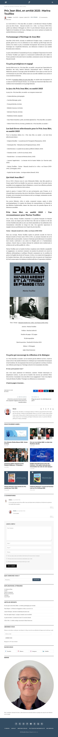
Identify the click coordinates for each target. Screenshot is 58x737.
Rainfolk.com (35, 732)
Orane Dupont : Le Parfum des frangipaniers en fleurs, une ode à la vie (18, 608)
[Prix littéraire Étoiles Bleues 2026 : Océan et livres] (16, 433)
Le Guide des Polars (8, 589)
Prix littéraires (34, 17)
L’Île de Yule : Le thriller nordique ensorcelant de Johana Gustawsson (18, 620)
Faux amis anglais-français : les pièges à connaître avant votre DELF (18, 614)
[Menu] (6, 2)
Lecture (5, 590)
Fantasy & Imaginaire (8, 592)
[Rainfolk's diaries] (29, 2)
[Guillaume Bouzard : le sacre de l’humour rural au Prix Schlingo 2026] (42, 478)
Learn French (7, 596)
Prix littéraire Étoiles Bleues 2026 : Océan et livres (16, 443)
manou (10, 499)
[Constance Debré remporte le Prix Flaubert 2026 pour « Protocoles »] (16, 455)
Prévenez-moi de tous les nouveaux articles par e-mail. (19, 561)
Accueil (5, 6)
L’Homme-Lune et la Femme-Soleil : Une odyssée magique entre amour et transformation (16, 400)
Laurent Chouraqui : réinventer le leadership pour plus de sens (16, 611)
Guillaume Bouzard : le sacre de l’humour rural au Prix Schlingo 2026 (41, 487)
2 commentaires (43, 17)
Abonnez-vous (9, 637)
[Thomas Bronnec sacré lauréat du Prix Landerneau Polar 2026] (16, 478)
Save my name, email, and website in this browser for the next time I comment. (24, 555)
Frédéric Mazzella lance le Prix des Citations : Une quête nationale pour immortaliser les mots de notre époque (41, 465)
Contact (13, 728)
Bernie (10, 17)
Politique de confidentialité (37, 728)
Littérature (6, 595)
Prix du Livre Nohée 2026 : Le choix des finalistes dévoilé (41, 443)
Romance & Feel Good (9, 593)
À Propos (7, 728)
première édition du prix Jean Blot (23, 79)
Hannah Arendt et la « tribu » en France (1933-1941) (33, 322)
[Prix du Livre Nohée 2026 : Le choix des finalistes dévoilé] (42, 433)
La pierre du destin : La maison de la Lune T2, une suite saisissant (17, 617)
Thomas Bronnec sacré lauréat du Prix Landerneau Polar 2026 (15, 487)
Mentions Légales (22, 728)
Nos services (49, 728)
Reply (51, 507)
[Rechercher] (52, 2)
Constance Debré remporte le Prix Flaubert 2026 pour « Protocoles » (14, 464)
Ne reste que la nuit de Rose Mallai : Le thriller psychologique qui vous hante (19, 605)
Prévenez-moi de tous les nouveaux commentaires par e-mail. (20, 558)
